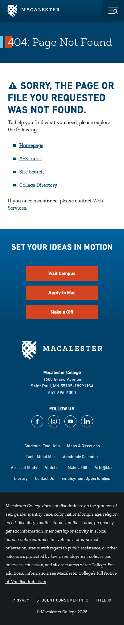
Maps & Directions (83, 445)
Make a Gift (62, 312)
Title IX (103, 600)
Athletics (52, 467)
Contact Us (44, 478)
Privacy (21, 600)
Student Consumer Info (62, 600)
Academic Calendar (80, 456)
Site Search (31, 172)
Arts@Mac (104, 467)
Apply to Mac (62, 292)
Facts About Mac (41, 456)
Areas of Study (24, 467)
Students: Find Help (42, 445)
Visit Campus (62, 273)
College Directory (38, 185)
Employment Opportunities (85, 478)
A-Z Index (30, 159)
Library (21, 478)
